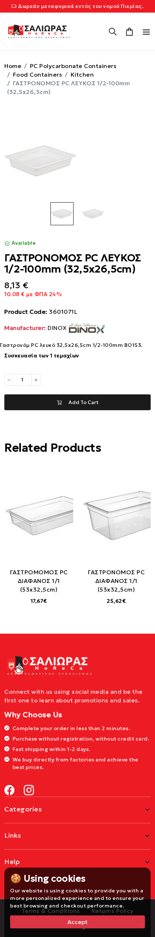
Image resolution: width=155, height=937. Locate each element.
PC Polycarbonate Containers (73, 65)
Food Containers (37, 74)
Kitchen (82, 74)
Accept (77, 921)
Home (12, 65)
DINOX (36, 327)
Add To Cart (80, 402)
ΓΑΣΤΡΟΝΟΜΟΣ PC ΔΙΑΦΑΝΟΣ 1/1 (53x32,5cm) (116, 581)
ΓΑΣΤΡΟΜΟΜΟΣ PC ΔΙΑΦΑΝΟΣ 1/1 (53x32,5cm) (39, 581)
